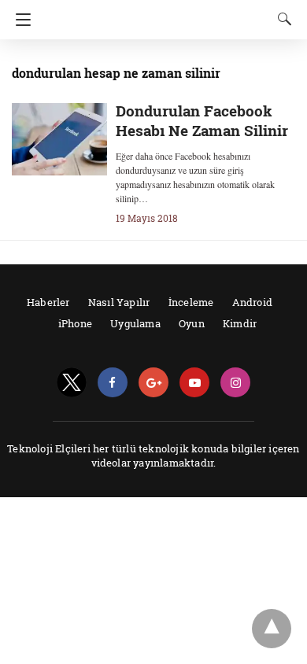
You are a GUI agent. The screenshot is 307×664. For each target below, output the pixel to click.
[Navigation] (19, 19)
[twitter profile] (72, 383)
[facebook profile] (113, 383)
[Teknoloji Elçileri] (158, 13)
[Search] (281, 19)
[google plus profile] (153, 383)
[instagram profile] (235, 383)
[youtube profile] (194, 383)
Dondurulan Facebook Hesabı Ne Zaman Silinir (202, 120)
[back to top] (271, 628)
